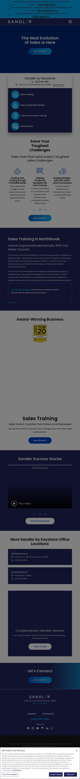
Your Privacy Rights (10, 774)
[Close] (76, 750)
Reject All (70, 774)
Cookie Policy (17, 770)
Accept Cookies (55, 774)
